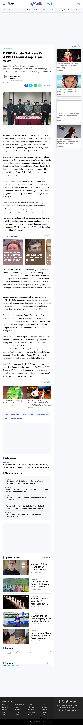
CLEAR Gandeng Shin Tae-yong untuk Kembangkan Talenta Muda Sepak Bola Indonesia (41, 618)
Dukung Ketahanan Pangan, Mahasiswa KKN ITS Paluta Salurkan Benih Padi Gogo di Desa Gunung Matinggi (40, 584)
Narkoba (31, 709)
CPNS (30, 704)
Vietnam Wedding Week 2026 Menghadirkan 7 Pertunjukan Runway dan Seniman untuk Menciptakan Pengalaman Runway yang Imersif (41, 601)
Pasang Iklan (72, 705)
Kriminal (45, 10)
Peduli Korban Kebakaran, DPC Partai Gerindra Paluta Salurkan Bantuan (25, 515)
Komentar (47, 85)
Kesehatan (44, 707)
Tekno (78, 10)
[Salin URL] (40, 85)
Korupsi (4, 709)
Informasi (31, 707)
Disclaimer (59, 710)
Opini (63, 10)
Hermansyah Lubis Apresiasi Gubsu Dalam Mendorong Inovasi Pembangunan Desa (26, 490)
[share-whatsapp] (35, 85)
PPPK (17, 712)
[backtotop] (41, 719)
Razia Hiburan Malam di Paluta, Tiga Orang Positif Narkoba (41, 636)
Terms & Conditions (71, 710)
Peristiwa (44, 712)
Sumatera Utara (16, 418)
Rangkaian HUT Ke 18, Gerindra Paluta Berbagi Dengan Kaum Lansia (26, 499)
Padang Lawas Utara (43, 414)
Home (5, 49)
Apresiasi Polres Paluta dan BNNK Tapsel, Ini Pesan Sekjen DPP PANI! (39, 567)
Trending (77, 4)
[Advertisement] (41, 28)
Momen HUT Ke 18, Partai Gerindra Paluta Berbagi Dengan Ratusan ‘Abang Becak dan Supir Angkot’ (24, 507)
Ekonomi (20, 10)
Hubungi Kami (62, 705)
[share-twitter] (31, 85)
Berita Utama (15, 414)
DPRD (31, 414)
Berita (4, 10)
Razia (17, 715)
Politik (29, 10)
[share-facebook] (26, 85)
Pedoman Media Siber (67, 708)
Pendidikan (31, 712)
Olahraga (55, 10)
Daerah (11, 10)
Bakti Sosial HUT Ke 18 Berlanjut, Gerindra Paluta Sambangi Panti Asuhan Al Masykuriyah (24, 482)
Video (70, 10)
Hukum (36, 10)
